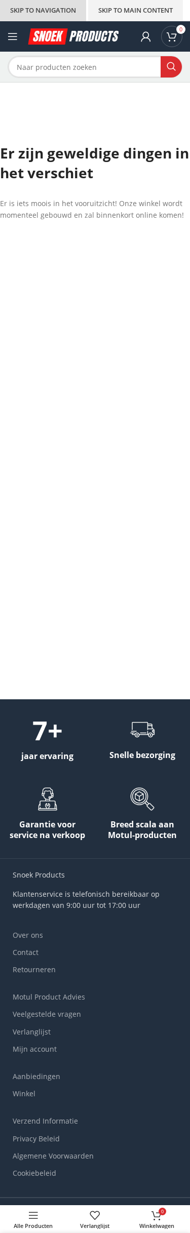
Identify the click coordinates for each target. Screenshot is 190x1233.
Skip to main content (135, 10)
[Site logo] (73, 36)
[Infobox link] (47, 739)
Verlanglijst (32, 1032)
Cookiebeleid (34, 1173)
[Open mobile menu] (13, 36)
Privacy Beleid (36, 1138)
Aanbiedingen (36, 1076)
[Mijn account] (146, 36)
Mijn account (35, 1049)
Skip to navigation (43, 10)
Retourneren (34, 969)
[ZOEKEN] (171, 66)
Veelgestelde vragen (47, 1014)
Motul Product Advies (49, 997)
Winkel (24, 1093)
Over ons (28, 935)
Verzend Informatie (45, 1121)
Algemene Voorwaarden (53, 1156)
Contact (26, 952)
